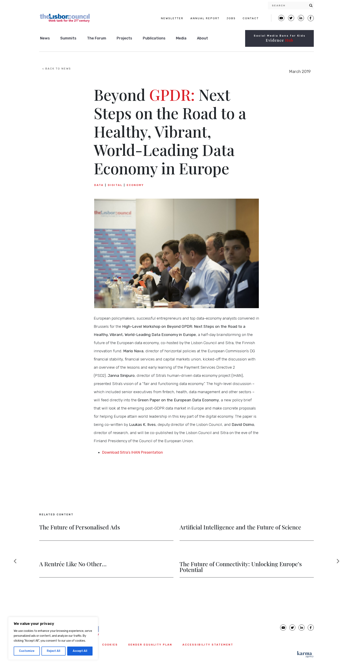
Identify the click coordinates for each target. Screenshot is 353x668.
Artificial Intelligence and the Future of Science (240, 527)
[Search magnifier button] (311, 5)
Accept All (80, 651)
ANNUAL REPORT (205, 18)
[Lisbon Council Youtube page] (281, 18)
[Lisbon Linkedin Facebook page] (301, 18)
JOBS (231, 18)
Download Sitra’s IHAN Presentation (132, 452)
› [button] (340, 564)
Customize (26, 651)
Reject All (53, 651)
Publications (154, 38)
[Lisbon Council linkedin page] (301, 627)
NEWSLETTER (172, 18)
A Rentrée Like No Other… (73, 564)
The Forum (96, 38)
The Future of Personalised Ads (79, 527)
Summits (68, 38)
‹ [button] (17, 564)
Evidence (279, 40)
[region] (53, 638)
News (45, 38)
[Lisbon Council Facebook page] (311, 18)
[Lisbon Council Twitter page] (291, 18)
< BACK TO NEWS (56, 68)
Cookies (110, 644)
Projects (124, 38)
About (202, 38)
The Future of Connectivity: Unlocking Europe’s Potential (241, 567)
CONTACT (251, 18)
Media (181, 38)
